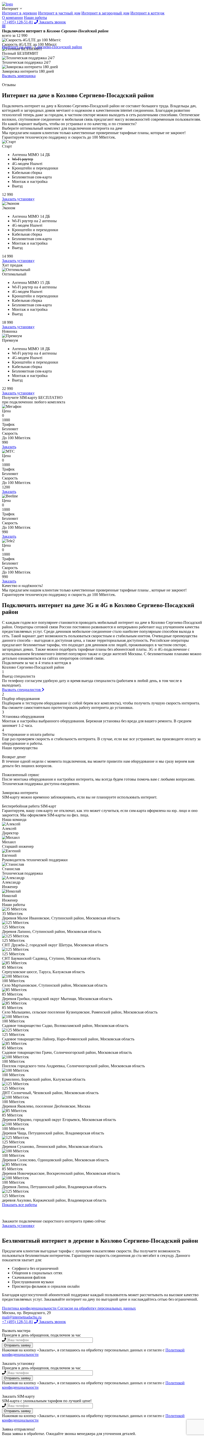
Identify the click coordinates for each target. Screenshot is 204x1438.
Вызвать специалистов (22, 690)
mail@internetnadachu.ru (22, 1317)
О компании (12, 17)
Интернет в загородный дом (105, 13)
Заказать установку (18, 199)
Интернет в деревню (19, 13)
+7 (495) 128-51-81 (17, 1322)
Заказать (9, 447)
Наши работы (35, 17)
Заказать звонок (52, 1322)
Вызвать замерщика (19, 76)
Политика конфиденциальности (29, 1308)
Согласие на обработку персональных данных (96, 1308)
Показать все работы (19, 1205)
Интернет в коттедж (147, 13)
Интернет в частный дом (59, 13)
